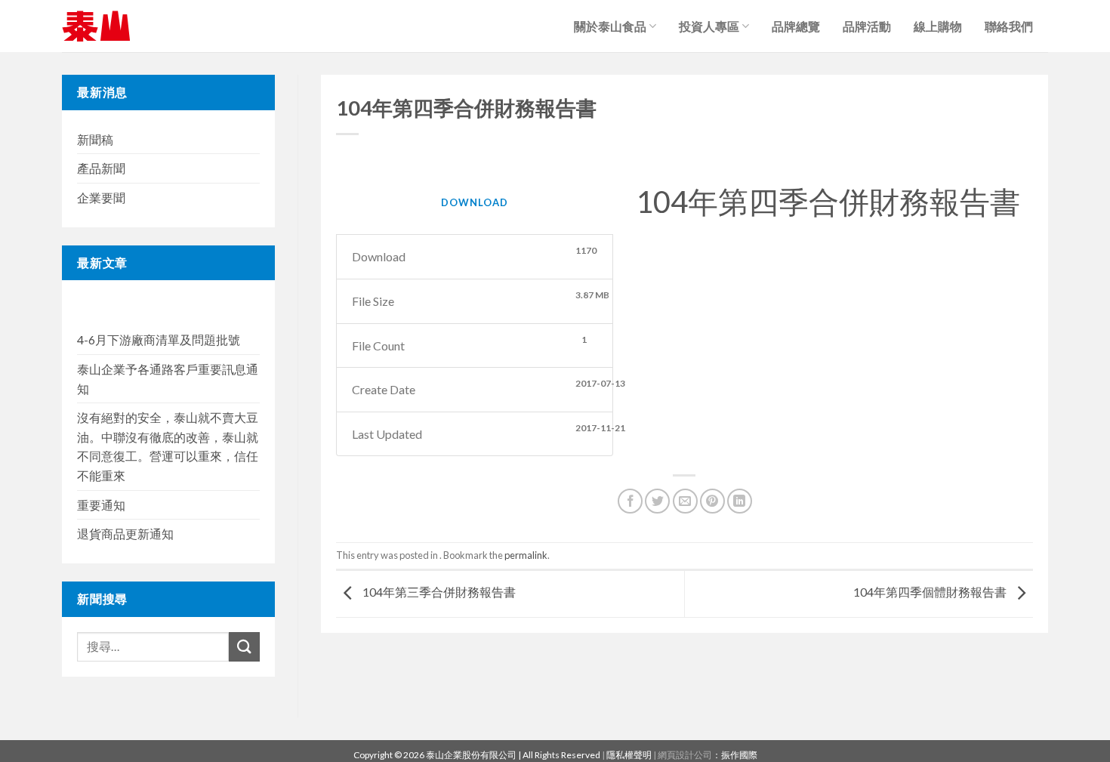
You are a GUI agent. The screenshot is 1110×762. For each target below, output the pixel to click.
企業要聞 (101, 197)
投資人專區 (709, 26)
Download (474, 202)
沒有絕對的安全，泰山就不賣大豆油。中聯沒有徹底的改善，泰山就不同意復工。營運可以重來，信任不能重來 (167, 446)
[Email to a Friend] (685, 501)
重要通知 (101, 505)
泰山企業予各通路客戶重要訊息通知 (167, 379)
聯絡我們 (1009, 26)
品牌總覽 (796, 26)
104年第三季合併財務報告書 (438, 592)
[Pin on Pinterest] (712, 501)
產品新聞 (101, 168)
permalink (525, 555)
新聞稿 (95, 139)
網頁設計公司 (685, 754)
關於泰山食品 (610, 26)
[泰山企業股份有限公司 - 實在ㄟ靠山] (96, 26)
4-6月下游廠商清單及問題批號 (158, 339)
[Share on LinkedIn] (739, 501)
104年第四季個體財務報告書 (931, 592)
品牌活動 (867, 26)
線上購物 (938, 26)
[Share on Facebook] (630, 501)
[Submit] (244, 647)
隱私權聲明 (629, 754)
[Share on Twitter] (657, 501)
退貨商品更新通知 (125, 533)
